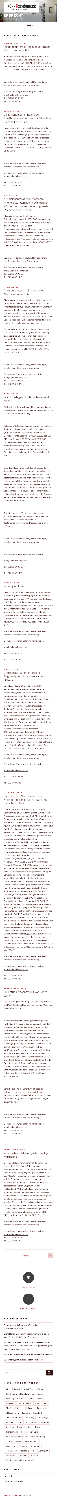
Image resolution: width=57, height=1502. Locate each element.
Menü (30, 26)
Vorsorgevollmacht (16, 586)
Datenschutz (28, 1309)
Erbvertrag (29, 1418)
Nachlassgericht (24, 1427)
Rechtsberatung (37, 1436)
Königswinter (31, 1422)
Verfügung (43, 1451)
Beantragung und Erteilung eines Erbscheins (25, 1394)
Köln (20, 1422)
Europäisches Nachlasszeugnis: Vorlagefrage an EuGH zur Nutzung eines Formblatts (25, 800)
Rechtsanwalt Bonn (29, 1432)
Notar (37, 1427)
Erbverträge (43, 1418)
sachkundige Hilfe (13, 1441)
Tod (33, 1451)
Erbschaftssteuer (13, 1418)
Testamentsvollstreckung (17, 1451)
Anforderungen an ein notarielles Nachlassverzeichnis (28, 1354)
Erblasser (29, 1408)
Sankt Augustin (31, 1441)
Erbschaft (37, 1413)
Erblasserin (42, 1408)
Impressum (29, 1287)
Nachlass (9, 1427)
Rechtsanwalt (11, 1432)
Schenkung (10, 1446)
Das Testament (24, 1403)
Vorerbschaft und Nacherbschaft (19, 1460)
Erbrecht (13, 15)
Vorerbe (34, 1455)
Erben (45, 1403)
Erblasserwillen (12, 1413)
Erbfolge (18, 1408)
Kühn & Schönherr (12, 1496)
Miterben (45, 1422)
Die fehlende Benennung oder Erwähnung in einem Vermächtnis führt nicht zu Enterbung (28, 118)
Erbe (37, 1403)
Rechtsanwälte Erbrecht (16, 1436)
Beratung (9, 1399)
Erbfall (8, 1408)
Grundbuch (10, 1422)
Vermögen (10, 1455)
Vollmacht (22, 1455)
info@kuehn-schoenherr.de (16, 176)
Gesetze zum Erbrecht (14, 1481)
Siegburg (23, 1446)
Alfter (7, 1389)
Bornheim (9, 1403)
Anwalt (17, 1389)
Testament (35, 1446)
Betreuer (21, 1399)
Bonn (39, 1399)
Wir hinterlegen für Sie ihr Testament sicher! (23, 1360)
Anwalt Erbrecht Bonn (33, 1389)
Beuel (31, 1399)
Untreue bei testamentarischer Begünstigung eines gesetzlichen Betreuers (24, 676)
